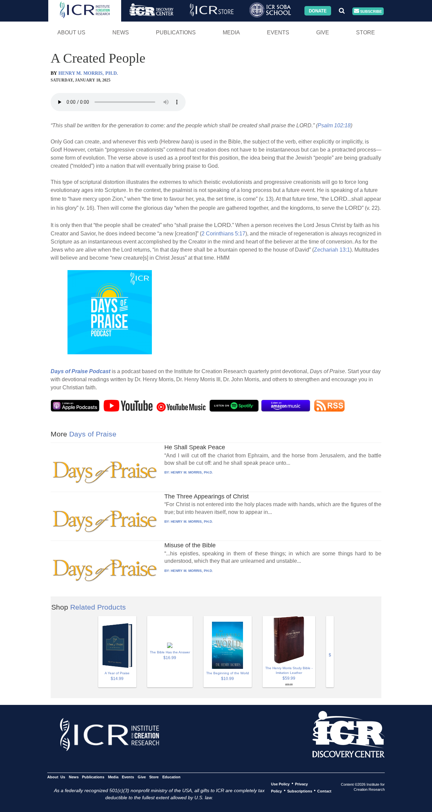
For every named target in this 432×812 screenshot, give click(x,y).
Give (322, 32)
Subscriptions (299, 791)
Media (231, 32)
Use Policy (280, 784)
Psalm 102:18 (334, 125)
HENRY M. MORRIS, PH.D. (88, 73)
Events (278, 32)
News (120, 32)
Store (365, 32)
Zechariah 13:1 (332, 250)
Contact (324, 791)
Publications (176, 32)
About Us (71, 32)
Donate (318, 10)
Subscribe (370, 11)
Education (171, 777)
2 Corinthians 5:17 (223, 233)
